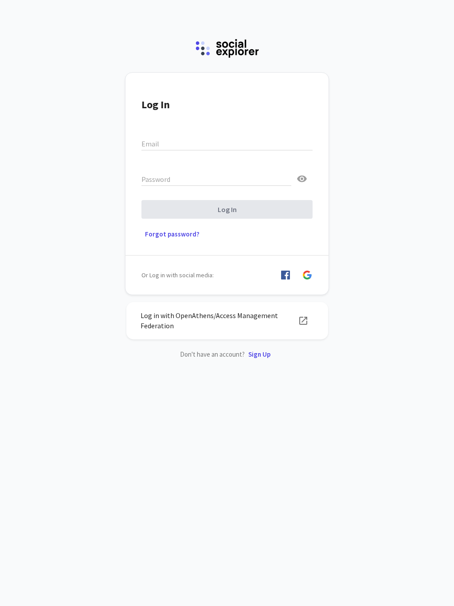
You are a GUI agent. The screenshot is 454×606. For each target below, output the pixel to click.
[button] (285, 275)
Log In (227, 209)
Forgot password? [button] (172, 234)
